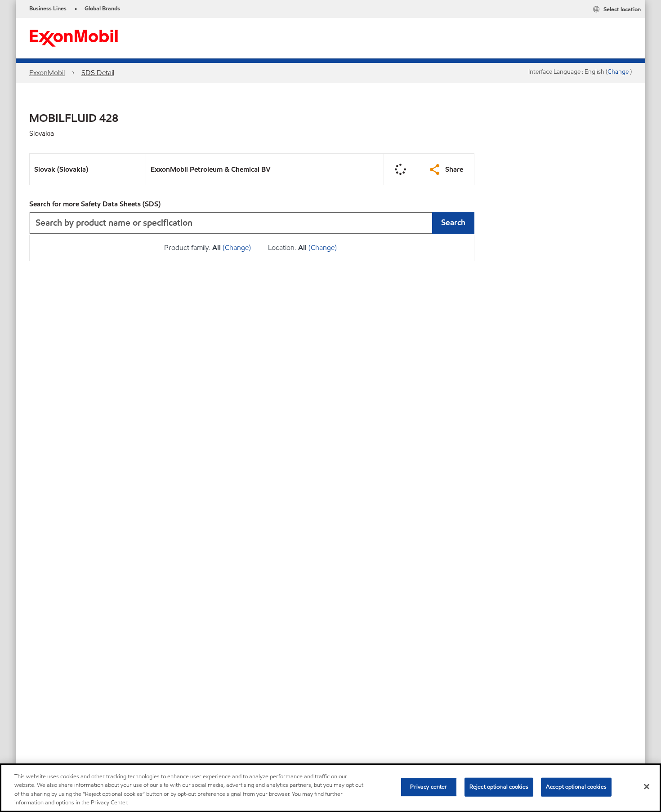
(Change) (237, 247)
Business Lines (48, 8)
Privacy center (428, 787)
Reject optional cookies (498, 787)
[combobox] (252, 223)
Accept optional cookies (576, 787)
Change (618, 71)
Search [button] (453, 222)
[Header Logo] (73, 37)
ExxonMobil (47, 72)
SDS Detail (97, 72)
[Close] (647, 786)
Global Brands (102, 8)
